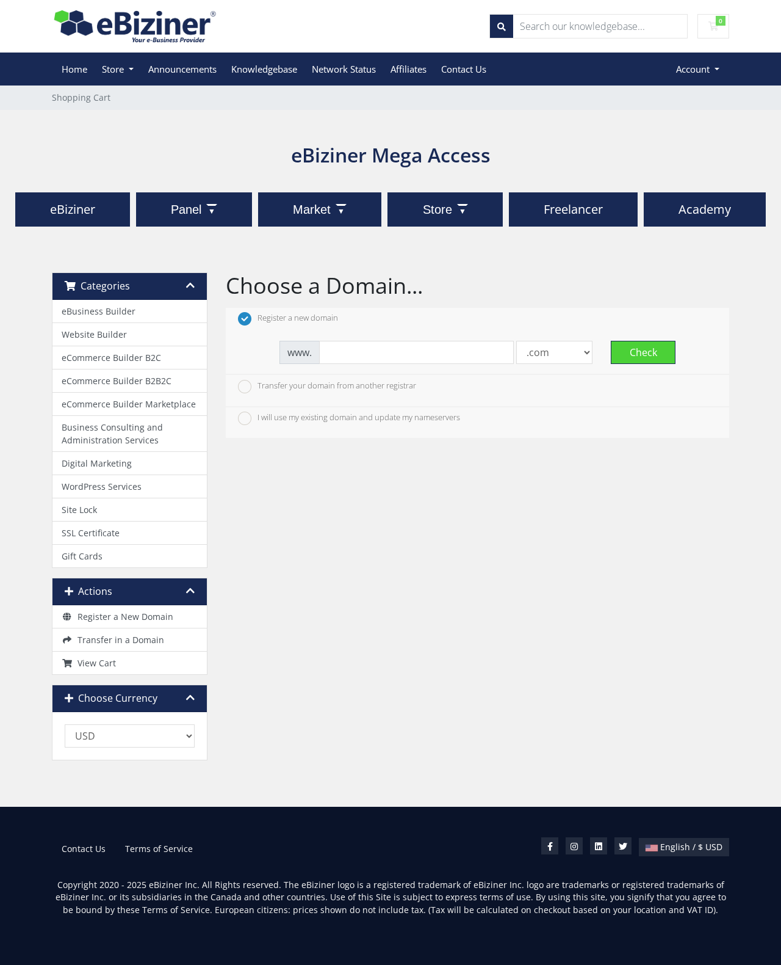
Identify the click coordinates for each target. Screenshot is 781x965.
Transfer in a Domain (118, 640)
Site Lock (79, 509)
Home (74, 69)
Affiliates (408, 69)
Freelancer (573, 209)
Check (643, 352)
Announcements (182, 69)
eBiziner (72, 209)
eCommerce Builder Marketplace (129, 404)
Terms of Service (159, 848)
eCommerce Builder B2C (111, 357)
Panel (186, 209)
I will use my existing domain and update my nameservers (358, 417)
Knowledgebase (264, 69)
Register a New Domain (123, 616)
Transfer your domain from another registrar (336, 385)
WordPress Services (102, 486)
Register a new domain (297, 318)
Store (114, 69)
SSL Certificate (91, 533)
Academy (704, 209)
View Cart (94, 663)
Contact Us (463, 69)
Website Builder (94, 334)
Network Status (344, 69)
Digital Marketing (97, 463)
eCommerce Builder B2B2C (116, 381)
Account (694, 69)
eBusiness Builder (98, 311)
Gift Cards (82, 556)
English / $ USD (690, 847)
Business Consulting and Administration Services (112, 433)
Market (312, 209)
